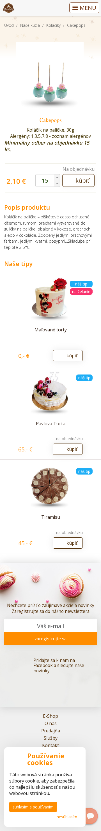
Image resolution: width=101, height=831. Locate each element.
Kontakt (50, 745)
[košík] (61, 8)
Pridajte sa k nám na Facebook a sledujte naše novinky (58, 666)
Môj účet (47, 8)
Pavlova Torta (50, 423)
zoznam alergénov (71, 136)
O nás (51, 723)
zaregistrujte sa (50, 638)
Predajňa (50, 731)
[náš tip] (50, 393)
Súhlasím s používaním (33, 807)
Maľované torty (51, 330)
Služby (51, 738)
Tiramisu (50, 517)
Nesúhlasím (67, 816)
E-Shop (50, 716)
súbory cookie (24, 781)
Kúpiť (82, 180)
